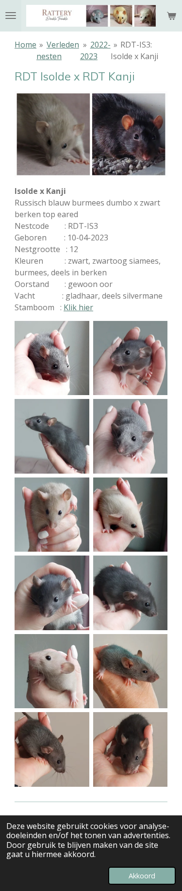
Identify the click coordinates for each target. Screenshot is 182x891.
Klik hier (78, 307)
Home (25, 44)
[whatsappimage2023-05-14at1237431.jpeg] (52, 358)
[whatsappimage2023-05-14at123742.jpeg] (130, 515)
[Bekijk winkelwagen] (171, 16)
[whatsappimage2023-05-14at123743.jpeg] (52, 515)
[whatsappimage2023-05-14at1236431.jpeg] (130, 671)
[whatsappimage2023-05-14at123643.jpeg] (52, 749)
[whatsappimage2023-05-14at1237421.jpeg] (130, 436)
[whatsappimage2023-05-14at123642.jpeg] (130, 749)
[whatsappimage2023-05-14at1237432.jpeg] (130, 358)
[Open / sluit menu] (10, 16)
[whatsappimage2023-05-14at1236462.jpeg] (52, 593)
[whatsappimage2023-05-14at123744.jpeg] (52, 436)
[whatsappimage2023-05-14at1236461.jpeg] (130, 593)
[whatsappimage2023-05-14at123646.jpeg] (52, 671)
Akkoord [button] (142, 875)
